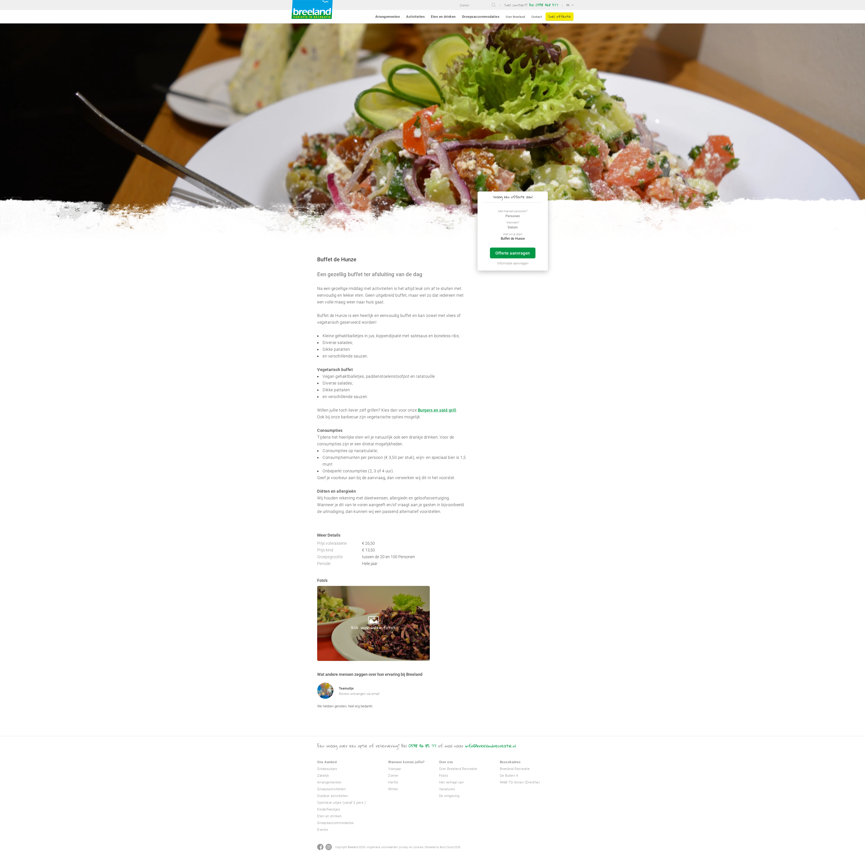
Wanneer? (512, 222)
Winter (393, 789)
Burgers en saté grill (437, 410)
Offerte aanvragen (512, 253)
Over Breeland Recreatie (458, 769)
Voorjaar (394, 769)
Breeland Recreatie (515, 769)
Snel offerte (559, 16)
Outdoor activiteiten (332, 796)
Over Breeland (515, 16)
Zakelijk (323, 776)
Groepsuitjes (327, 769)
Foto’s (443, 776)
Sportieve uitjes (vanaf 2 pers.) (341, 803)
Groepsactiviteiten (331, 789)
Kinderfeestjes (328, 809)
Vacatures (447, 789)
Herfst (393, 782)
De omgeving (449, 796)
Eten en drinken (443, 17)
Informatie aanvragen (512, 263)
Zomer (393, 776)
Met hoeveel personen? (513, 211)
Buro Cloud (446, 847)
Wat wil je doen (512, 234)
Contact (536, 16)
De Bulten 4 (509, 776)
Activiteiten (415, 17)
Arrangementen (387, 17)
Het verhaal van (451, 782)
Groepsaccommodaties (481, 17)
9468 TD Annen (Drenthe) (520, 782)
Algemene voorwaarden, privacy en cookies (395, 847)
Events (322, 830)
